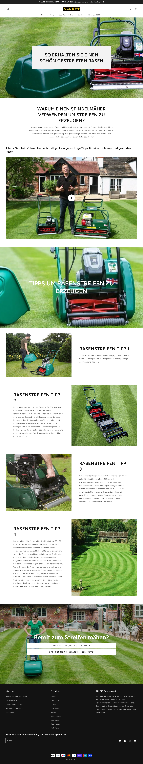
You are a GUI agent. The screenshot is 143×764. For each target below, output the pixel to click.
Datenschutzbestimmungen (16, 696)
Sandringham (56, 716)
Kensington (55, 708)
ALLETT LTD (73, 759)
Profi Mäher (55, 728)
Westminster (55, 724)
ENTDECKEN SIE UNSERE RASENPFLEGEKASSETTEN (71, 652)
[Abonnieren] (43, 740)
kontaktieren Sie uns (104, 709)
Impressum (10, 712)
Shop (127, 706)
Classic (53, 712)
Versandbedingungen (14, 704)
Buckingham (55, 720)
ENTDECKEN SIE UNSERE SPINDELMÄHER (71, 646)
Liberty (53, 704)
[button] (8, 8)
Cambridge (55, 700)
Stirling (53, 696)
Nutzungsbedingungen (14, 708)
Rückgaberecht (11, 700)
